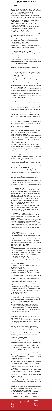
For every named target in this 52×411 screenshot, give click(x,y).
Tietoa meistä (12, 402)
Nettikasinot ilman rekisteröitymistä (22, 401)
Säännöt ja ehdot (12, 404)
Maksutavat (20, 402)
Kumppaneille (12, 403)
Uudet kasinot (30, 1)
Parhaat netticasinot (25, 1)
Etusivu (11, 401)
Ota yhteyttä (12, 407)
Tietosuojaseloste (12, 406)
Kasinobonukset (34, 1)
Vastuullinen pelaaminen (13, 405)
